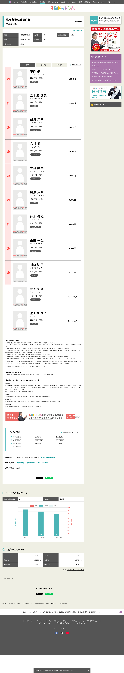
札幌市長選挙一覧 (27, 603)
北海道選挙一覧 (8, 578)
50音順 (59, 65)
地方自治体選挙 (43, 463)
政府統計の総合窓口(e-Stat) (75, 570)
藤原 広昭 (37, 193)
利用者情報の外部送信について (64, 623)
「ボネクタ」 (57, 361)
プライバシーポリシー (45, 623)
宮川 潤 (36, 145)
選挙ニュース (41, 621)
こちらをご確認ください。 (48, 374)
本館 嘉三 (37, 72)
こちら (32, 366)
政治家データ (65, 2)
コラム (16, 2)
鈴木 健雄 (37, 217)
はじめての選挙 (77, 2)
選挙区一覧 (78, 21)
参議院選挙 (33, 2)
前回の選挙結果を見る (48, 457)
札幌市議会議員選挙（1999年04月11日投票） (46, 603)
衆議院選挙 (24, 2)
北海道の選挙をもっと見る (70, 432)
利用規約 (74, 621)
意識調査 (87, 2)
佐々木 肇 (37, 290)
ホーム (4, 603)
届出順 (43, 65)
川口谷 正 (37, 266)
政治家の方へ (29, 621)
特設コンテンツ (97, 2)
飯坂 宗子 (37, 120)
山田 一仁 (37, 241)
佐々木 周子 (38, 314)
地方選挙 (42, 2)
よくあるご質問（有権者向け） (89, 621)
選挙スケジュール (53, 2)
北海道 (18, 603)
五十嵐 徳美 (38, 96)
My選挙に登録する (76, 30)
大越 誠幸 (37, 169)
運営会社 (65, 621)
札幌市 (18, 468)
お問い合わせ (81, 623)
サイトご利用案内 (54, 621)
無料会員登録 (49, 670)
